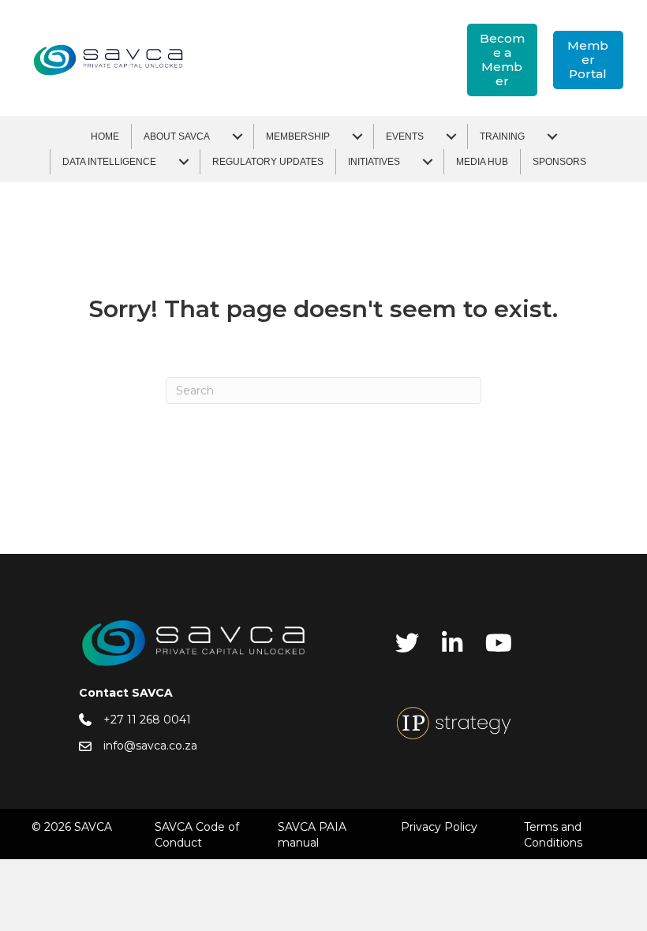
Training (502, 136)
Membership (298, 136)
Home (105, 136)
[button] (502, 60)
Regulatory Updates (268, 161)
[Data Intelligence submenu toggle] (184, 161)
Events (405, 136)
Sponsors (559, 161)
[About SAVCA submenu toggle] (237, 136)
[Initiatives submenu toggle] (427, 161)
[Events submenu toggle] (451, 136)
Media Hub (482, 161)
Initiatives (374, 161)
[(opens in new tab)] (454, 722)
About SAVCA (177, 136)
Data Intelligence (109, 161)
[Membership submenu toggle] (357, 136)
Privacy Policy (439, 827)
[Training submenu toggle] (552, 136)
